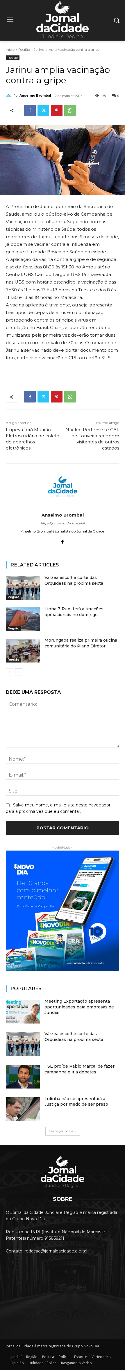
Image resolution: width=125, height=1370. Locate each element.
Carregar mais (61, 1131)
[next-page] (18, 672)
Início (10, 49)
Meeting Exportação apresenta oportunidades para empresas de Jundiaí (79, 1007)
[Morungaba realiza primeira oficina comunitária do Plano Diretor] (23, 651)
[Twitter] (43, 110)
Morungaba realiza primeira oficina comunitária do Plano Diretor (80, 643)
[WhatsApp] (70, 110)
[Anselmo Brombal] (9, 95)
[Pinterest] (57, 110)
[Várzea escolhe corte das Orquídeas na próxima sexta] (23, 588)
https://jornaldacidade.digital (63, 523)
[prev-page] (9, 672)
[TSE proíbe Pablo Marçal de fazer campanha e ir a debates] (23, 1077)
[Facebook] (30, 110)
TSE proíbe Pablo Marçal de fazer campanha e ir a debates (79, 1069)
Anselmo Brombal (35, 95)
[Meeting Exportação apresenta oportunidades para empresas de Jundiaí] (23, 1012)
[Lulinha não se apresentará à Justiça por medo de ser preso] (23, 1109)
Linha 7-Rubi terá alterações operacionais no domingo (73, 611)
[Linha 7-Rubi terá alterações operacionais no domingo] (23, 619)
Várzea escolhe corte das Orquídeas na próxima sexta (73, 1036)
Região (24, 49)
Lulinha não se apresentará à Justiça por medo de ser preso (76, 1101)
